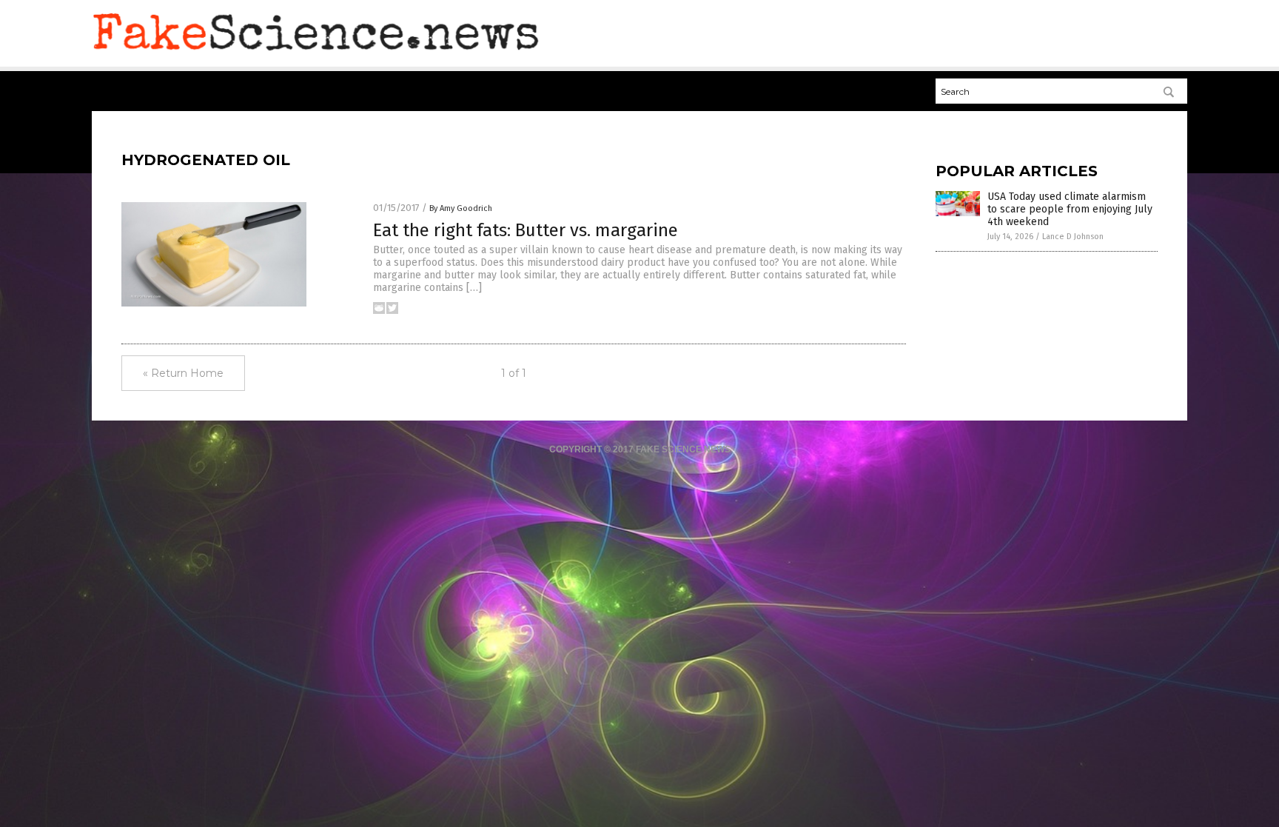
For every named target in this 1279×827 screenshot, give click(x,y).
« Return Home (183, 373)
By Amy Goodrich (460, 208)
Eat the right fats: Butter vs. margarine (525, 230)
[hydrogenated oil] (316, 52)
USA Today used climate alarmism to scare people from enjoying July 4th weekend (1069, 209)
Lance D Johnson (1073, 236)
